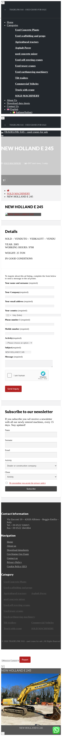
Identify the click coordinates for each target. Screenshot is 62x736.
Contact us (12, 558)
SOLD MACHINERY (12, 163)
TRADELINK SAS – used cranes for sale (26, 131)
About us (11, 546)
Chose (7, 472)
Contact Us (13, 106)
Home (10, 22)
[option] (31, 703)
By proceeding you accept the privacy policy (27, 483)
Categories (12, 25)
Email (7, 450)
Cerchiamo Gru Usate (18, 554)
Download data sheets (18, 103)
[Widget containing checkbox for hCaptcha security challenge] (27, 375)
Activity (8, 460)
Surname (8, 440)
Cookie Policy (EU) (17, 566)
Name (7, 430)
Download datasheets (18, 550)
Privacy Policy (14, 562)
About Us (12, 100)
